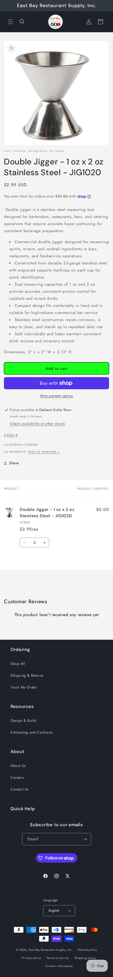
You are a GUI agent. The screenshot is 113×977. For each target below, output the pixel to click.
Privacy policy (31, 958)
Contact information (59, 966)
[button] (10, 22)
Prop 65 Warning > (44, 452)
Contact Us (20, 789)
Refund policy (87, 950)
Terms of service (58, 958)
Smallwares (19, 150)
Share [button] (14, 463)
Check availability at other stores (37, 423)
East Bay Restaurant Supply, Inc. (51, 950)
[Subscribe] (85, 839)
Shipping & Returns (27, 675)
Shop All (18, 663)
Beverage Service (37, 150)
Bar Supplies (57, 150)
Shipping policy (85, 958)
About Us (18, 765)
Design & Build (23, 720)
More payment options (56, 395)
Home (7, 150)
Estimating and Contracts (32, 732)
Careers (17, 777)
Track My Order (24, 687)
